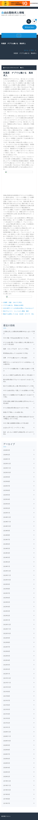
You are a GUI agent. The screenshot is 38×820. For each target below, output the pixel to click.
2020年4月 (6, 767)
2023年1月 (6, 620)
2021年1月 (6, 727)
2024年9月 (6, 530)
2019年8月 (6, 799)
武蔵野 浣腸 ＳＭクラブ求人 (12, 302)
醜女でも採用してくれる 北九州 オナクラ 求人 (18, 314)
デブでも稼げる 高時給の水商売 (13, 305)
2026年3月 (6, 450)
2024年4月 (6, 553)
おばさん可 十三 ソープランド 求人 (14, 427)
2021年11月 (7, 682)
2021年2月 (6, 723)
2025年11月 (7, 468)
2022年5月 (6, 656)
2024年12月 (7, 517)
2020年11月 (7, 736)
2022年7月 (6, 647)
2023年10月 (7, 580)
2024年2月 (6, 562)
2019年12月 (7, 781)
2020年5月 (6, 763)
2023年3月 (6, 611)
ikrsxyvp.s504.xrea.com (11, 67)
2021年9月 (6, 691)
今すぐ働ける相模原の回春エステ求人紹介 (16, 423)
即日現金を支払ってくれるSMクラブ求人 (15, 353)
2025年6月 (6, 490)
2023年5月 (6, 602)
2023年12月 (7, 571)
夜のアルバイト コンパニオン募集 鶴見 (16, 311)
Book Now (30, 27)
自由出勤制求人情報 (14, 13)
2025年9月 (6, 477)
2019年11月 (7, 785)
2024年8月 (6, 535)
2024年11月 (7, 522)
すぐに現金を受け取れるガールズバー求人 (16, 408)
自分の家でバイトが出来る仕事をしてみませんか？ (18, 308)
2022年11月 (7, 629)
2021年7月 (6, 700)
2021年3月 (6, 718)
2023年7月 (6, 593)
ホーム (26, 50)
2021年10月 (7, 687)
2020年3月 (6, 772)
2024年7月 (6, 539)
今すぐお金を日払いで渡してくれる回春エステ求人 (18, 390)
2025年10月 (7, 472)
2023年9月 (6, 584)
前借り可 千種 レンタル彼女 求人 (13, 412)
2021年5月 (6, 709)
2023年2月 (6, 615)
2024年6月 (6, 544)
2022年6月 (6, 651)
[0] (35, 21)
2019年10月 (7, 790)
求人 (32, 50)
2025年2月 (6, 508)
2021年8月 (6, 696)
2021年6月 (6, 705)
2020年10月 (7, 741)
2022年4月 (6, 660)
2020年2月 (6, 776)
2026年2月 (6, 454)
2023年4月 (6, 606)
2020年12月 (7, 732)
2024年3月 (6, 557)
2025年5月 (6, 495)
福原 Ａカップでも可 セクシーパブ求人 (16, 349)
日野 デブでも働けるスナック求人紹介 (15, 358)
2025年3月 (6, 504)
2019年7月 (6, 803)
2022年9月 (6, 638)
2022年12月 (7, 624)
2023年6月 (6, 598)
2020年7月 (6, 754)
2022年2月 (6, 669)
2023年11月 (7, 575)
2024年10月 (7, 526)
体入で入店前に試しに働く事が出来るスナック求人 (18, 386)
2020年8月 (6, 750)
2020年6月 (6, 758)
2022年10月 (7, 633)
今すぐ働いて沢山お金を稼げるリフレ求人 (16, 338)
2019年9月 (6, 794)
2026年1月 (6, 459)
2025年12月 (7, 463)
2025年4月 (6, 499)
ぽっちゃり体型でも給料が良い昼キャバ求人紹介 (18, 375)
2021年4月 (6, 714)
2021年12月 (7, 678)
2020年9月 (6, 745)
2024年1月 (6, 566)
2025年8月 (6, 481)
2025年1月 (6, 513)
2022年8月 (6, 642)
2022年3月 (6, 665)
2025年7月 (6, 486)
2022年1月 (6, 674)
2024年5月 (6, 548)
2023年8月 (6, 589)
